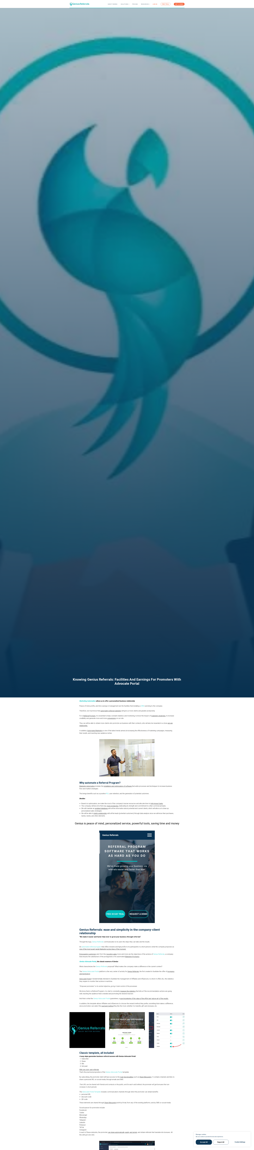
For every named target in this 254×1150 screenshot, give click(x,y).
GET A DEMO (179, 4)
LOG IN (155, 4)
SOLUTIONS (124, 4)
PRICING (135, 4)
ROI (107, 794)
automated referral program (91, 947)
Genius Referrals (97, 942)
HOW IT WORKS (112, 4)
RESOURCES (145, 4)
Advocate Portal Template (91, 1092)
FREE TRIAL (165, 4)
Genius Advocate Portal (87, 961)
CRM (142, 706)
